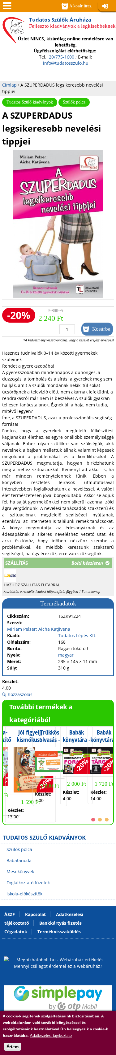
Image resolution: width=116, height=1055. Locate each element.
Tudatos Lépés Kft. (77, 635)
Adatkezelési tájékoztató (51, 1035)
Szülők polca (74, 102)
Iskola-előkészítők (24, 894)
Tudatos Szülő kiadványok (29, 102)
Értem (12, 1046)
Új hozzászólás (17, 694)
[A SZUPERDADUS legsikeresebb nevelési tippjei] (58, 296)
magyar (66, 655)
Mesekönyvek (20, 871)
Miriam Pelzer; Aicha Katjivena (38, 629)
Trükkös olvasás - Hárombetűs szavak (49, 743)
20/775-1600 (61, 57)
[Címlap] (13, 40)
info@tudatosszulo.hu (65, 63)
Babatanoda (19, 860)
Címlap (9, 85)
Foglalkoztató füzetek (28, 883)
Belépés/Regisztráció (107, 6)
